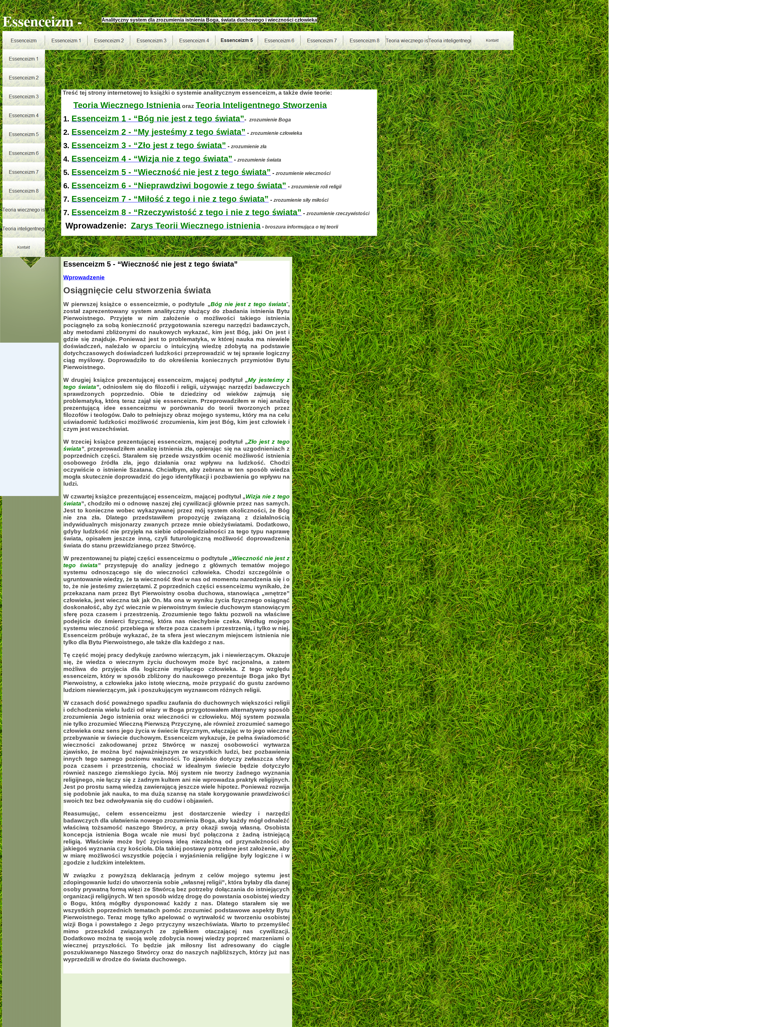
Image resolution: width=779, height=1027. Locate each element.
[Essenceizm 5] (236, 40)
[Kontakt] (492, 40)
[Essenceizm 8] (364, 40)
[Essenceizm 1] (66, 40)
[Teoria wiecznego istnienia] (407, 40)
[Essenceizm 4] (194, 40)
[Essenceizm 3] (151, 40)
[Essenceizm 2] (109, 40)
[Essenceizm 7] (322, 40)
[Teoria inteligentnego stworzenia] (449, 40)
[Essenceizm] (23, 40)
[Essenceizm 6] (279, 40)
